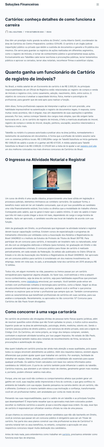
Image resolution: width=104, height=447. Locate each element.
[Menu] (98, 4)
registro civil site (89, 146)
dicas (49, 32)
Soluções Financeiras (22, 4)
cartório (66, 434)
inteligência (32, 281)
